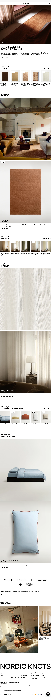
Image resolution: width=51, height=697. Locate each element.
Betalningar (13, 673)
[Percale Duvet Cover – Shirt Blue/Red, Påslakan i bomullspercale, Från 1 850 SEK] (5, 417)
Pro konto (2, 671)
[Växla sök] (3, 3)
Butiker (2, 675)
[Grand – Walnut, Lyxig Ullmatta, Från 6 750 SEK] (5, 76)
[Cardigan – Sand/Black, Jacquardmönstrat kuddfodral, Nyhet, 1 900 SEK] (46, 417)
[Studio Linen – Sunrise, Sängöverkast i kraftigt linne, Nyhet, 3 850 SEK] (15, 417)
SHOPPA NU (4, 57)
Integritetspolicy (34, 672)
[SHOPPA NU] (25, 24)
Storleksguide (24, 675)
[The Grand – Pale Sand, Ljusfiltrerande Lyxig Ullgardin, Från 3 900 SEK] (5, 246)
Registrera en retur (15, 677)
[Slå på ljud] (4, 42)
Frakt (12, 675)
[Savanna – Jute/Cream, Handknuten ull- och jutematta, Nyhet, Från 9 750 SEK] (25, 76)
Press (22, 678)
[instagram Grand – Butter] (19, 629)
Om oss (22, 672)
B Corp (22, 673)
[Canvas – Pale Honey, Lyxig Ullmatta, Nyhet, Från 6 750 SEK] (15, 76)
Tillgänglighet (34, 678)
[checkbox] (1, 690)
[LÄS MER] (25, 582)
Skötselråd (23, 677)
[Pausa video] (1, 42)
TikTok (42, 675)
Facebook (43, 672)
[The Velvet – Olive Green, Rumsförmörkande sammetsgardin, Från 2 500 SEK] (25, 246)
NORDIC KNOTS (25, 3)
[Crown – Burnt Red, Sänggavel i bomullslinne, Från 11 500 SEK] (25, 417)
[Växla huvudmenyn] (1, 3)
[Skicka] (28, 686)
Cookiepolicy (34, 673)
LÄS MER (3, 594)
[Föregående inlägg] (47, 604)
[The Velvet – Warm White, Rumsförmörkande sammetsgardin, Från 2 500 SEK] (46, 246)
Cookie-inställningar (35, 675)
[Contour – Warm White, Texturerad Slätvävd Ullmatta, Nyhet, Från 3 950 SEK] (46, 76)
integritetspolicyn (17, 690)
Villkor (32, 677)
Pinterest (43, 677)
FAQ (11, 672)
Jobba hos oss (3, 677)
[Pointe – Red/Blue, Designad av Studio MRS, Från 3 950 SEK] (35, 76)
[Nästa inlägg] (50, 604)
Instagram (43, 673)
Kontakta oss (3, 673)
